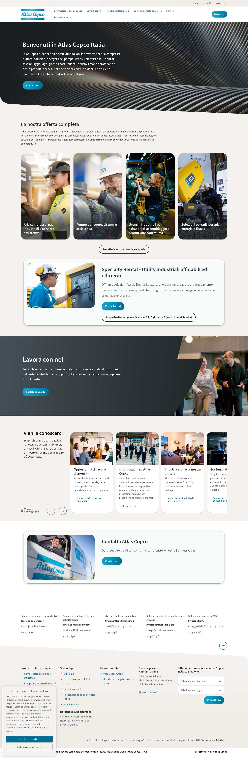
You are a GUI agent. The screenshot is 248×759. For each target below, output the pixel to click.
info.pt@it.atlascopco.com (160, 630)
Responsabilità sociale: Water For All (79, 696)
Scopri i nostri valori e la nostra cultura (180, 500)
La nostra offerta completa (148, 10)
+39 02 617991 (150, 692)
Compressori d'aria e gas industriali (37, 675)
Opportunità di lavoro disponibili (89, 500)
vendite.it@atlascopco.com (77, 630)
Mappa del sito (186, 740)
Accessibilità (168, 740)
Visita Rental (113, 306)
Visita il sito (214, 700)
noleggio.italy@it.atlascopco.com (206, 626)
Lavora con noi (94, 10)
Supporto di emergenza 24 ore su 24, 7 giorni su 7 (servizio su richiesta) (148, 317)
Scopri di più (129, 506)
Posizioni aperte (36, 392)
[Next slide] (63, 511)
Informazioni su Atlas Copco (68, 10)
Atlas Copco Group (113, 673)
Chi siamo (69, 673)
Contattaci (32, 85)
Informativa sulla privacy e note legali (107, 740)
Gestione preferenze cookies (144, 740)
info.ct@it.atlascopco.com (35, 626)
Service (170, 10)
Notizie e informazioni (118, 10)
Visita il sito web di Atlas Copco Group (127, 751)
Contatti (195, 3)
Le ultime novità (72, 689)
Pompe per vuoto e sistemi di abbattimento (40, 685)
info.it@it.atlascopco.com (118, 626)
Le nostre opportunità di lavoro (77, 681)
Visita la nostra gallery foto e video (118, 681)
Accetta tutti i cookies (29, 739)
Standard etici (71, 704)
